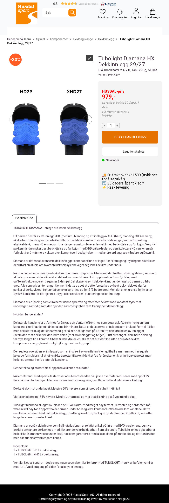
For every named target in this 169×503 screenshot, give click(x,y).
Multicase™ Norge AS (116, 499)
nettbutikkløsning (79, 499)
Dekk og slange (83, 39)
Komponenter (59, 39)
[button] (84, 3)
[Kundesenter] (120, 12)
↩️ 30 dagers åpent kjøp (122, 183)
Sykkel (40, 39)
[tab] (24, 219)
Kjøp (130, 137)
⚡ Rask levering (115, 187)
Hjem (27, 39)
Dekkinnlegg (106, 39)
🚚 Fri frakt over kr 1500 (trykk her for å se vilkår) (129, 177)
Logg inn (136, 12)
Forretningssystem (51, 499)
